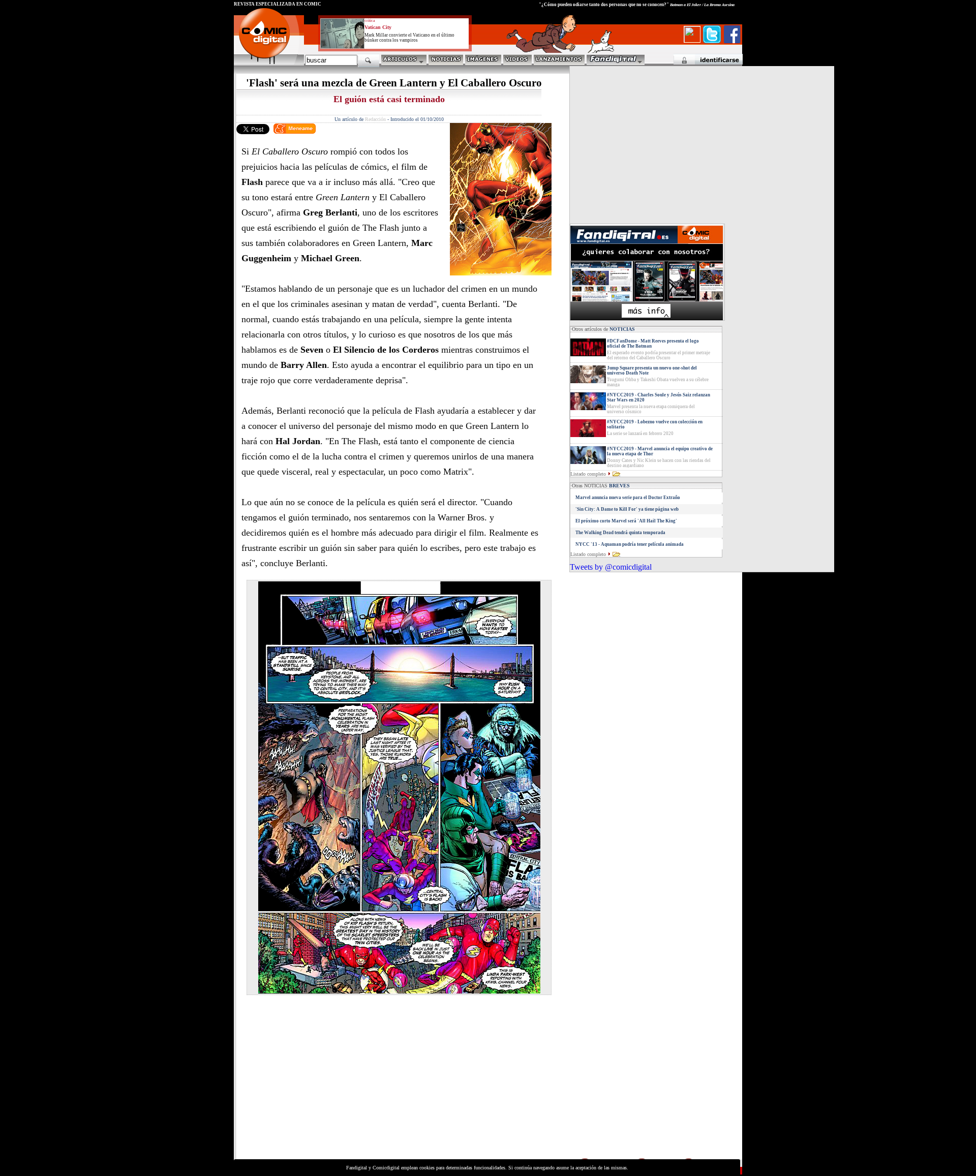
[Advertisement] (328, 1085)
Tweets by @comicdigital (611, 567)
